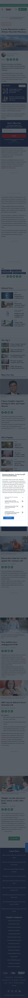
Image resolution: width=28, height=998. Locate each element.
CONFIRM (9, 517)
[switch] (22, 501)
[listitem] (14, 498)
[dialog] (14, 499)
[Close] (24, 474)
